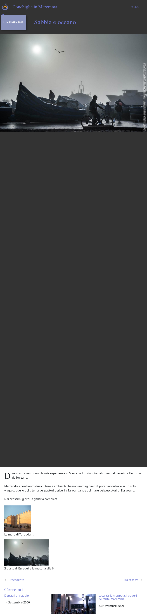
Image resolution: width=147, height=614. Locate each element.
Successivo (131, 580)
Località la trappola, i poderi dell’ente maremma (117, 597)
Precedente (16, 580)
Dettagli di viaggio (16, 595)
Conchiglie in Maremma (35, 7)
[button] (73, 521)
